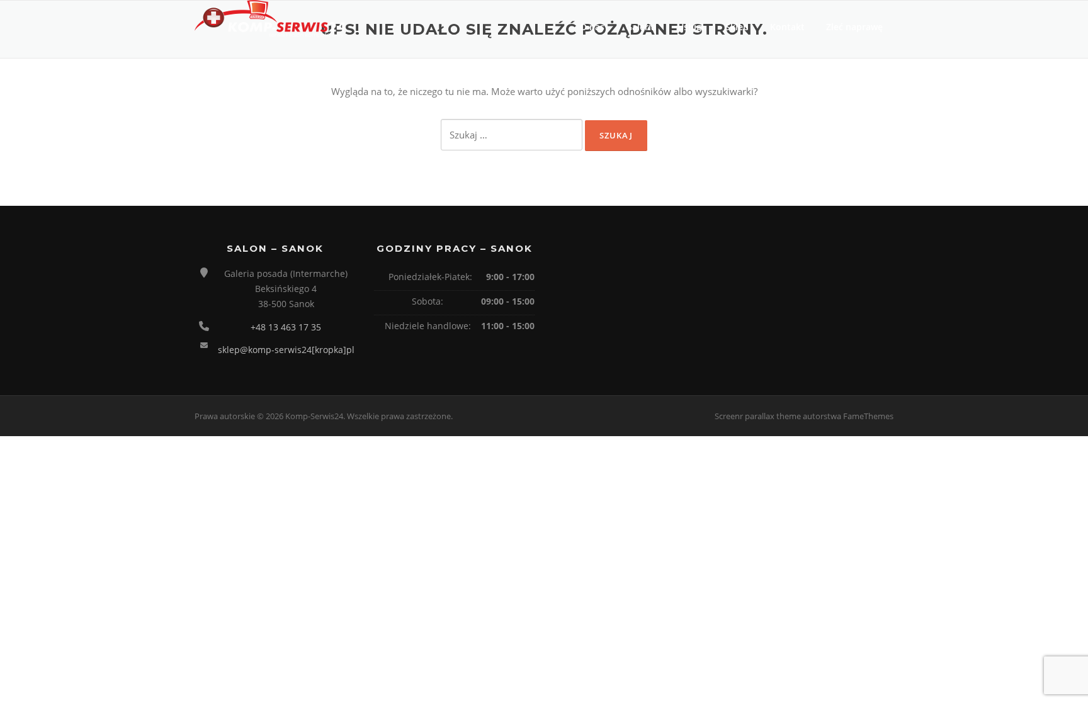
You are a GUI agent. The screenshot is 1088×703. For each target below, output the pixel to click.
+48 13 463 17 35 (286, 327)
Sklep (737, 27)
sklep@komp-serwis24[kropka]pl (286, 350)
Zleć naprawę (854, 27)
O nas (592, 27)
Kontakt (787, 27)
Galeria (641, 27)
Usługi (690, 27)
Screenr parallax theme (758, 416)
